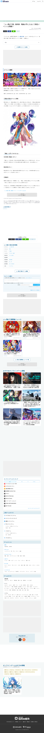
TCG (12, 565)
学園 (24, 588)
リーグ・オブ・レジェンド (11, 501)
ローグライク (33, 596)
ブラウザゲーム (9, 537)
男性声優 (15, 586)
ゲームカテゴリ (8, 576)
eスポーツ (6, 585)
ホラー (27, 588)
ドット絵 (20, 585)
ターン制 (6, 596)
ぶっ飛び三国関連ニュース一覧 (22, 359)
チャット (27, 571)
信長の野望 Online (9, 488)
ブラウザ (10, 253)
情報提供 (28, 721)
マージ (38, 596)
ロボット (7, 588)
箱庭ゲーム (11, 671)
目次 (6, 42)
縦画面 (26, 596)
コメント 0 (39, 29)
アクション (7, 549)
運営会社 (35, 721)
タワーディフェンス (13, 555)
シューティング (7, 551)
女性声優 (19, 586)
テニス (19, 560)
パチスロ (37, 565)
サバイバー (22, 597)
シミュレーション (8, 554)
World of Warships (10, 496)
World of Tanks (9, 498)
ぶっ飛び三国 (21, 36)
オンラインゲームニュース (10, 21)
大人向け (31, 585)
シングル (13, 596)
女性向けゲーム (18, 673)
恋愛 (14, 585)
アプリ (6, 594)
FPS (11, 551)
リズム (6, 571)
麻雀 (22, 565)
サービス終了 (11, 255)
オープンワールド (25, 594)
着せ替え (17, 571)
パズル (19, 565)
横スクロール (19, 594)
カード (6, 565)
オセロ (30, 565)
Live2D (35, 597)
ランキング (7, 526)
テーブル (6, 563)
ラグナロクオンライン (10, 486)
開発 (19, 580)
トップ (4, 21)
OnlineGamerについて (10, 721)
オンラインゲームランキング (11, 479)
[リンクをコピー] (18, 31)
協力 (33, 594)
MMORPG (6, 546)
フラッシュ (31, 597)
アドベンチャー (22, 571)
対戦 (30, 594)
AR (8, 597)
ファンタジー (35, 586)
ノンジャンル (7, 570)
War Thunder (8, 505)
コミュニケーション (11, 571)
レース (16, 560)
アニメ (17, 585)
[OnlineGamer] (22, 719)
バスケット (23, 560)
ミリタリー (12, 588)
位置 (19, 596)
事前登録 (15, 580)
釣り (29, 560)
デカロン (7, 493)
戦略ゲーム (6, 671)
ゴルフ (12, 560)
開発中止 (24, 580)
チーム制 (36, 594)
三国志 (10, 251)
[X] (20, 639)
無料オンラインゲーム (10, 521)
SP (11, 261)
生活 (22, 590)
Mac (9, 527)
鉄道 (17, 590)
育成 (18, 555)
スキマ (22, 596)
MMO (6, 597)
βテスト (11, 580)
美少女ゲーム (22, 671)
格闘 (20, 551)
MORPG (10, 546)
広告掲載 (32, 721)
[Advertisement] (22, 11)
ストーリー (24, 586)
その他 (35, 571)
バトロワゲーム (34, 669)
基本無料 (10, 259)
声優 (12, 586)
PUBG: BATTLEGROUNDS (11, 503)
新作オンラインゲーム (14, 526)
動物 (34, 588)
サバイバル (6, 590)
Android (12, 263)
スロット (6, 566)
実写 (28, 586)
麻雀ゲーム (12, 673)
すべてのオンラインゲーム (11, 515)
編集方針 (24, 721)
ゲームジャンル (8, 542)
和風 (10, 590)
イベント (5, 208)
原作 (28, 585)
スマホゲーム (8, 531)
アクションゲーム (28, 669)
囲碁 (24, 565)
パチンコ (33, 565)
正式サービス (7, 580)
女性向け (24, 585)
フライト (17, 551)
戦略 (5, 555)
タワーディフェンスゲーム (30, 671)
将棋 (27, 565)
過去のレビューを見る (34, 290)
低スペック (14, 594)
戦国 (18, 588)
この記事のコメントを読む (22, 47)
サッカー (6, 560)
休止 (21, 580)
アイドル (31, 588)
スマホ (34, 481)
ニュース (39, 1)
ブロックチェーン (8, 586)
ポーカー (9, 565)
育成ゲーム (16, 671)
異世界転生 (14, 590)
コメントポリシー (29, 277)
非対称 (10, 596)
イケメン (37, 588)
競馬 (27, 560)
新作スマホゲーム (13, 533)
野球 (9, 560)
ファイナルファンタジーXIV (11, 483)
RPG (10, 249)
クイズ (31, 571)
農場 (20, 590)
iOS (9, 263)
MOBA (24, 555)
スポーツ (6, 559)
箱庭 (21, 555)
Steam (7, 527)
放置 (13, 253)
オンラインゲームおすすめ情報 (14, 665)
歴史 (16, 588)
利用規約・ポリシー (18, 721)
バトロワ (26, 597)
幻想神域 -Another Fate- (11, 491)
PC (9, 261)
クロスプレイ (12, 597)
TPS (13, 551)
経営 (8, 555)
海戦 (28, 590)
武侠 (25, 590)
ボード (15, 565)
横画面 (29, 596)
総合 (10, 481)
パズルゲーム (7, 673)
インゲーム (11, 265)
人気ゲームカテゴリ (9, 512)
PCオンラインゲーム (10, 524)
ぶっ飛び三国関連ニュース (12, 319)
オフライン (17, 597)
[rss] (23, 639)
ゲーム (33, 1)
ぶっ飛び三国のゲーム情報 (22, 271)
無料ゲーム (6, 669)
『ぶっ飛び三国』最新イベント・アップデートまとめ (15, 190)
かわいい (10, 585)
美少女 (31, 586)
